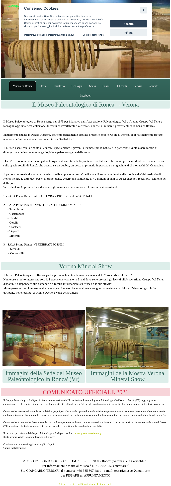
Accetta (129, 23)
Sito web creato (67, 484)
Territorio (59, 86)
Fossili (106, 86)
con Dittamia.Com (85, 484)
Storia (43, 86)
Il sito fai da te (104, 484)
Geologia (76, 86)
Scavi (92, 86)
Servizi (138, 86)
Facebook (85, 95)
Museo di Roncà (23, 86)
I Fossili (122, 86)
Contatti (153, 86)
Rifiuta (128, 32)
